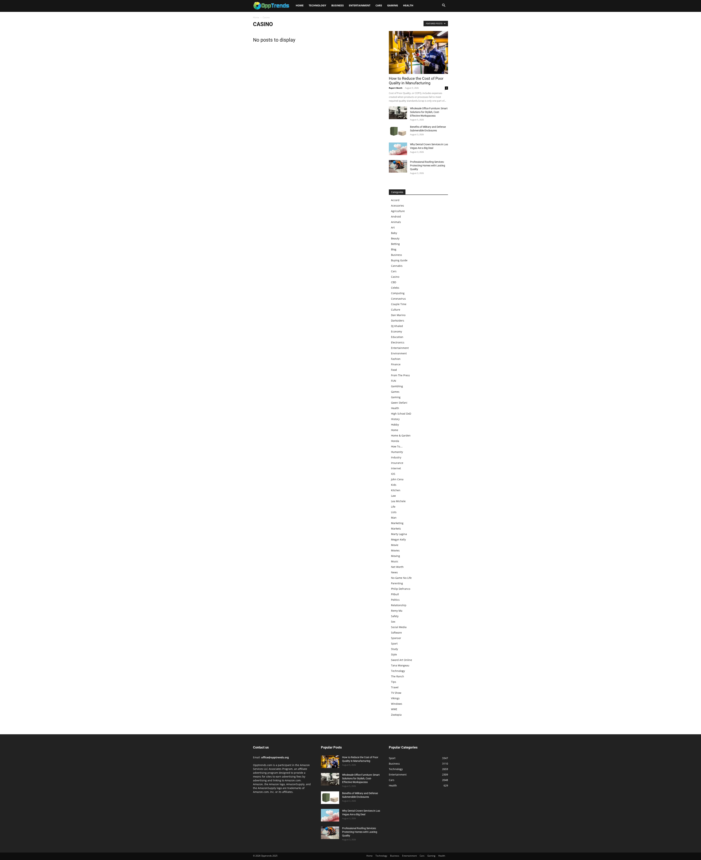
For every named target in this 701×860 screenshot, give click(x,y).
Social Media (399, 627)
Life (393, 506)
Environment (399, 353)
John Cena (397, 479)
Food (394, 370)
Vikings (395, 698)
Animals (396, 222)
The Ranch (397, 676)
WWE (394, 709)
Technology (317, 5)
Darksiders (397, 320)
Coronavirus (398, 298)
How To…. (397, 446)
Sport (394, 643)
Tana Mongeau (400, 665)
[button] (443, 5)
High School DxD (401, 413)
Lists (394, 512)
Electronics (397, 342)
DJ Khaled (397, 326)
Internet (396, 468)
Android (396, 216)
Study (394, 649)
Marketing (397, 523)
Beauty (395, 238)
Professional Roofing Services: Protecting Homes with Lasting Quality (427, 165)
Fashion (396, 359)
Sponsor (396, 638)
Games (395, 391)
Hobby (395, 424)
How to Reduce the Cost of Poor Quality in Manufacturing (416, 80)
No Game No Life (401, 578)
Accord (395, 200)
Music (394, 561)
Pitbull (395, 594)
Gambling (397, 386)
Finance (396, 364)
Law (393, 495)
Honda (395, 441)
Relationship (398, 605)
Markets (396, 528)
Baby (394, 233)
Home (300, 5)
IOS (393, 474)
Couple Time (398, 304)
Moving (395, 556)
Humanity (397, 452)
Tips (393, 682)
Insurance (397, 463)
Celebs (395, 287)
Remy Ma (396, 610)
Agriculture (398, 211)
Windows (396, 703)
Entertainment (359, 5)
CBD (393, 282)
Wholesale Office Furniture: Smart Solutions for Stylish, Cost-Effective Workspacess (429, 112)
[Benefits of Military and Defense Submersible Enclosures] (398, 131)
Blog (393, 249)
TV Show (396, 692)
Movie (394, 545)
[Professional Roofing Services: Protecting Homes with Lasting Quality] (398, 166)
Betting (395, 244)
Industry (396, 457)
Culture (395, 309)
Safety (395, 616)
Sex (393, 621)
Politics (395, 599)
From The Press (400, 375)
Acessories (397, 205)
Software (396, 632)
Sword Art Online (401, 660)
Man (394, 517)
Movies (395, 550)
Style (394, 654)
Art (393, 227)
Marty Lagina (399, 534)
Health (408, 5)
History (395, 419)
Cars (379, 5)
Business (337, 5)
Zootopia (396, 714)
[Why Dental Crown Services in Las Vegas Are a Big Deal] (398, 149)
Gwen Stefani (399, 402)
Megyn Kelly (398, 539)
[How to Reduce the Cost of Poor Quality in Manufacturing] (418, 52)
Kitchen (395, 490)
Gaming (392, 5)
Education (397, 337)
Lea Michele (398, 501)
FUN (393, 380)
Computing (398, 293)
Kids (393, 484)
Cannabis (397, 266)
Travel (395, 687)
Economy (396, 331)
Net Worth (397, 567)
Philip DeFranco (400, 588)
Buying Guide (399, 260)
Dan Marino (398, 315)
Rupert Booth (395, 87)
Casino (395, 276)
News (394, 572)
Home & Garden (401, 435)
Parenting (397, 583)
